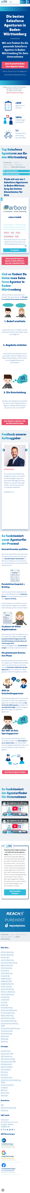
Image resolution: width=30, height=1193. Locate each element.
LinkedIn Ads (5, 1000)
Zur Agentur (15, 250)
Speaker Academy (7, 1067)
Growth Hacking (6, 986)
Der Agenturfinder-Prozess (14, 89)
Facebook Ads (5, 976)
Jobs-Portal (4, 1075)
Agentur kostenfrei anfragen (15, 92)
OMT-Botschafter (6, 1064)
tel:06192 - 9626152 (7, 1124)
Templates (4, 1088)
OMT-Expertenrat (6, 1056)
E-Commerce (5, 971)
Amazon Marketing (7, 955)
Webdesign (4, 1039)
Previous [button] (3, 450)
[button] (3, 1190)
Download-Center (6, 1077)
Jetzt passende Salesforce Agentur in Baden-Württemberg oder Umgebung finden (15, 261)
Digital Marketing (7, 965)
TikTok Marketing (6, 1031)
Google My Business (7, 984)
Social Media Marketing (8, 1021)
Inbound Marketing (7, 989)
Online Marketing (6, 1008)
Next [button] (26, 450)
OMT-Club (4, 1090)
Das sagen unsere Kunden (14, 90)
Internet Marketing (7, 994)
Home (16, 162)
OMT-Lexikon (5, 1093)
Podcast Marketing (7, 1015)
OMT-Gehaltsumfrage (8, 1059)
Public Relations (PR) (7, 1018)
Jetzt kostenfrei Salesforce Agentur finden (15, 65)
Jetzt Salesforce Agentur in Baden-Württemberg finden (15, 422)
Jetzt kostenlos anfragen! (15, 892)
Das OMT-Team (6, 1051)
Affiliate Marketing (7, 952)
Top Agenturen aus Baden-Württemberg (14, 87)
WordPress (4, 1041)
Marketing (4, 1005)
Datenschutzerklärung (8, 1108)
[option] (15, 468)
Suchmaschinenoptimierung (10, 1028)
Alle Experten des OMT (8, 1062)
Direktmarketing (6, 968)
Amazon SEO (5, 957)
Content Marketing (7, 960)
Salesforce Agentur (7, 937)
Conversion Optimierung (9, 963)
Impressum (4, 1110)
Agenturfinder (8, 165)
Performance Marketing (9, 1010)
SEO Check (4, 1072)
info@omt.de (5, 1126)
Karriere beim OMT (7, 1054)
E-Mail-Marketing (6, 973)
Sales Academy (6, 1069)
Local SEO (4, 1002)
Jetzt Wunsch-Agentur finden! (15, 772)
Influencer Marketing (8, 992)
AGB (2, 1105)
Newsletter (4, 1095)
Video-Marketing (6, 1034)
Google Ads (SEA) (6, 981)
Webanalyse (5, 1036)
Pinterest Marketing (7, 1013)
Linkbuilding (5, 997)
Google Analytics (6, 978)
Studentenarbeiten (7, 1085)
